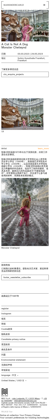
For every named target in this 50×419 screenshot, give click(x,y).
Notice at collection (9, 415)
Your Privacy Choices (29, 415)
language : (6, 375)
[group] (25, 114)
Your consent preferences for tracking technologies (24, 417)
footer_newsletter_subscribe (17, 277)
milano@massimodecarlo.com (25, 401)
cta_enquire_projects (13, 74)
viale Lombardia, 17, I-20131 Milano (26, 398)
